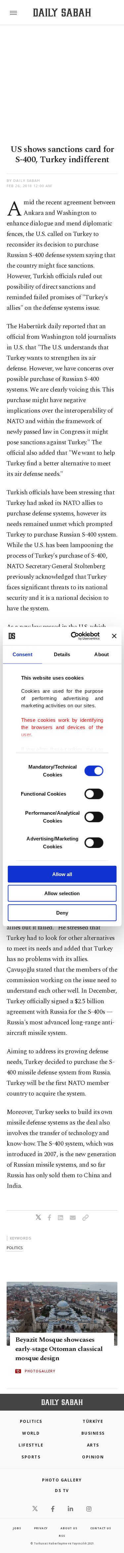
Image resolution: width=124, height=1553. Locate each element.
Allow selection (62, 893)
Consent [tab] (22, 654)
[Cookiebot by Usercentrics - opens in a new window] (74, 636)
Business (93, 1433)
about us (69, 1528)
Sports (30, 1457)
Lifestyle (31, 1445)
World (31, 1433)
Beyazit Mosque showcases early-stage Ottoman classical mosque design (59, 1349)
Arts (93, 1445)
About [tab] (101, 654)
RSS (62, 1536)
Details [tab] (62, 654)
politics (14, 1247)
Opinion (93, 1457)
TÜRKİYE (93, 1421)
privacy (41, 1528)
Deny (62, 912)
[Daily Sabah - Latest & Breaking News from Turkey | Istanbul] (62, 13)
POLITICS (31, 1421)
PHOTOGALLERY (40, 1371)
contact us (100, 1528)
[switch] (93, 793)
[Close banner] (114, 636)
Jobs (17, 1528)
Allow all (62, 874)
